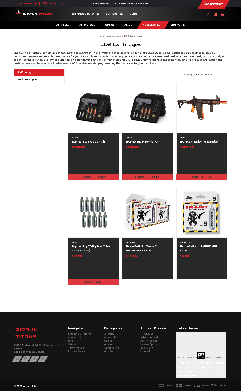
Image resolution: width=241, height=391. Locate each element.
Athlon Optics (148, 340)
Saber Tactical (149, 337)
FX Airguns (146, 333)
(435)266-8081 (28, 3)
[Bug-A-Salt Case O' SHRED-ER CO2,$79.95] (147, 212)
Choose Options (93, 177)
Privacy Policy (76, 351)
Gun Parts (110, 351)
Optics (108, 340)
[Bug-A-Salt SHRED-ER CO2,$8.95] (202, 212)
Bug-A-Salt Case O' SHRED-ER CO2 (142, 248)
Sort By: (188, 74)
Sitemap (73, 344)
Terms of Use (76, 347)
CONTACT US (55, 3)
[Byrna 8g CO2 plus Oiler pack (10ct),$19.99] (93, 212)
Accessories (111, 347)
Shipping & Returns (79, 333)
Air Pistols (110, 337)
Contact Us (75, 337)
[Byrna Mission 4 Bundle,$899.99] (202, 107)
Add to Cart (201, 177)
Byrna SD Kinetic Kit (142, 141)
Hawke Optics (148, 344)
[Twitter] (43, 358)
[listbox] (210, 74)
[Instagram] (26, 358)
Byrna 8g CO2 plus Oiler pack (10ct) (91, 248)
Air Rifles (109, 333)
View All (145, 351)
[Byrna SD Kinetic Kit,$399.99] (147, 107)
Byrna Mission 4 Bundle (199, 141)
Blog (71, 340)
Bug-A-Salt (146, 347)
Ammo (108, 344)
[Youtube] (17, 358)
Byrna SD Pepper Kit (89, 141)
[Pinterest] (34, 358)
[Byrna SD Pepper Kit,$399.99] (93, 107)
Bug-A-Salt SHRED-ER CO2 (199, 248)
